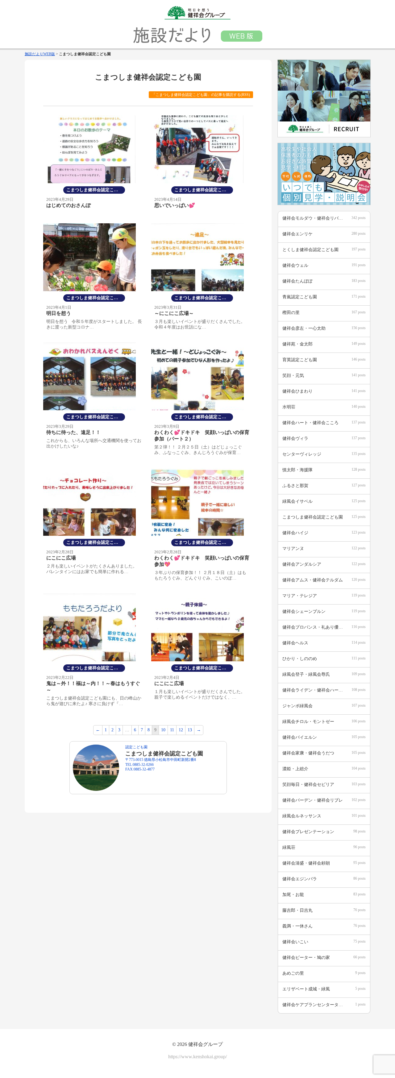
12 (181, 730)
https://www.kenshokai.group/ (197, 1056)
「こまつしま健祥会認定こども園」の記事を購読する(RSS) (201, 95)
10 (163, 730)
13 (190, 730)
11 (172, 730)
